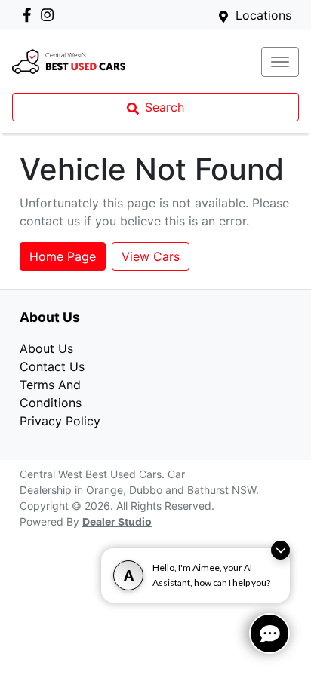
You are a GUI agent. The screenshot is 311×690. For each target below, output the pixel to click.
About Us (46, 348)
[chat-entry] (269, 633)
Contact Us (52, 366)
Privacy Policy (60, 420)
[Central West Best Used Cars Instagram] (50, 15)
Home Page (62, 256)
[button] (280, 62)
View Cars (151, 256)
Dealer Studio (117, 522)
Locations (263, 15)
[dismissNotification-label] (280, 550)
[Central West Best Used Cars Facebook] (30, 15)
